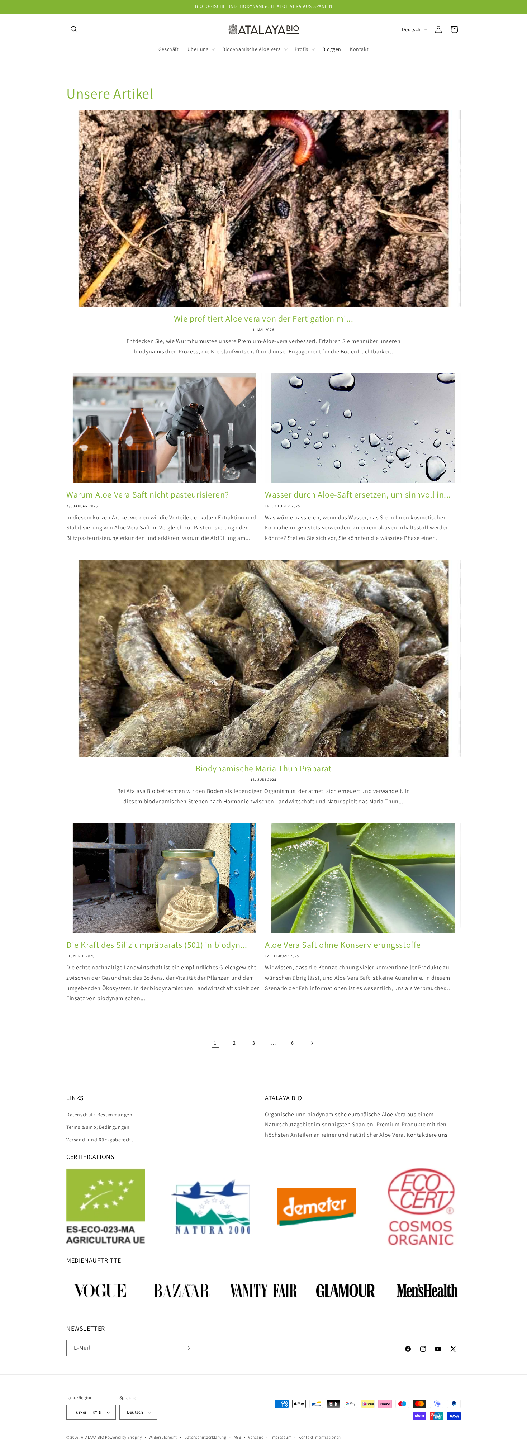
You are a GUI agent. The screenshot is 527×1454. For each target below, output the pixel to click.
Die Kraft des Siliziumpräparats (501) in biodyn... (156, 944)
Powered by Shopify (123, 1437)
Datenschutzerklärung (205, 1437)
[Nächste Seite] (312, 1043)
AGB (237, 1437)
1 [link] (215, 1042)
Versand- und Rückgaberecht (99, 1139)
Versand (256, 1437)
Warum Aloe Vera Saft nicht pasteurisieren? (147, 494)
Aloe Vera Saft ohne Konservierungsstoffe (343, 944)
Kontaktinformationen (320, 1437)
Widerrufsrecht (163, 1437)
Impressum (281, 1437)
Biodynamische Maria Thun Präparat (263, 768)
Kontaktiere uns (427, 1135)
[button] (74, 29)
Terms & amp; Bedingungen (97, 1127)
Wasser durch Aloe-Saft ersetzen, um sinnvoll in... (358, 494)
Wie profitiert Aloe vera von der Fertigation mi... (263, 318)
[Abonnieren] (187, 1348)
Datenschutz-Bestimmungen (99, 1114)
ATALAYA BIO (92, 1437)
